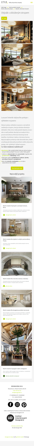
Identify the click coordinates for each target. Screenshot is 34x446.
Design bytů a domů (11, 215)
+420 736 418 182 (17, 390)
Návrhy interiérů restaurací (12, 376)
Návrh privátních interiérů (14, 7)
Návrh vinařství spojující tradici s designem (15, 368)
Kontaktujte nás (17, 168)
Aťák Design (3, 7)
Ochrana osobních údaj (17, 426)
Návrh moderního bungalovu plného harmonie (16, 310)
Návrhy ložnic (9, 286)
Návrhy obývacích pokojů (7, 9)
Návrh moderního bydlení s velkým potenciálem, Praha (16, 240)
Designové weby (9, 437)
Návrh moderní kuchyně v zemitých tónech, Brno (15, 206)
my (19, 161)
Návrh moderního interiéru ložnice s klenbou (15, 278)
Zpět (5, 18)
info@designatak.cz (17, 392)
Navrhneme (5, 150)
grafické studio (20, 437)
